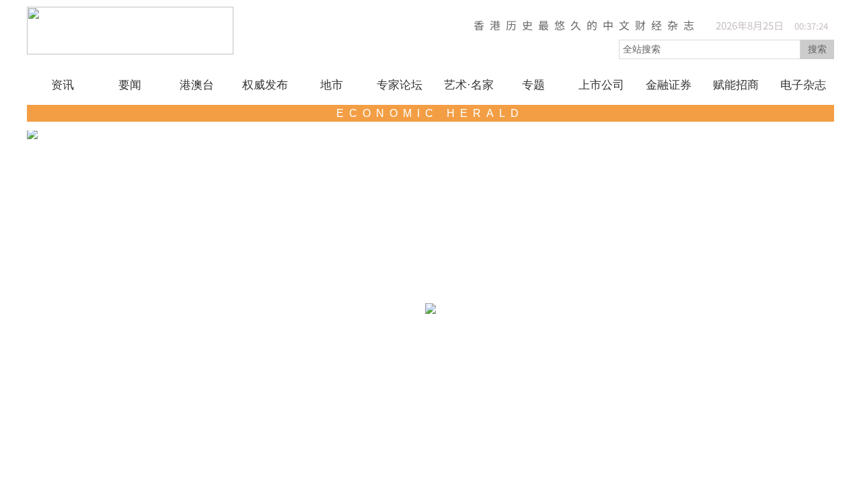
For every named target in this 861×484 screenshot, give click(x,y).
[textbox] (709, 49)
